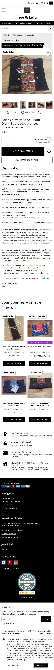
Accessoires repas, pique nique (24, 35)
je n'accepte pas (13, 665)
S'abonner (45, 619)
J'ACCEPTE (40, 665)
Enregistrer (29, 112)
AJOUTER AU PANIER (23, 151)
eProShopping (15, 633)
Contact (31, 3)
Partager (13, 112)
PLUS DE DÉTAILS (14, 363)
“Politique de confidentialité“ (34, 657)
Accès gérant (46, 633)
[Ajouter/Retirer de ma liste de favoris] (48, 151)
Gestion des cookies (9, 534)
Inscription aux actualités (11, 502)
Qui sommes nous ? (10, 508)
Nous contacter (8, 505)
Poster (44, 112)
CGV (4, 511)
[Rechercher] (51, 28)
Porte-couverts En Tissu (13, 127)
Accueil (6, 35)
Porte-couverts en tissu (11, 40)
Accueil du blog (8, 498)
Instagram (33, 278)
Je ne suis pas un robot (14, 623)
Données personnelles (10, 537)
